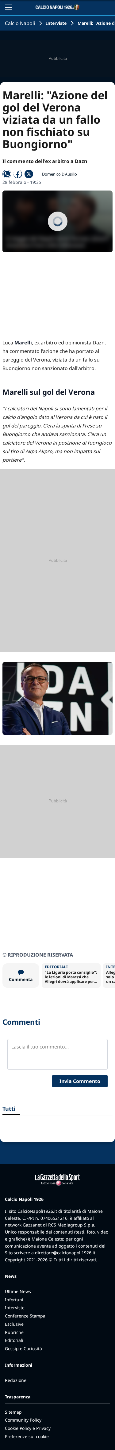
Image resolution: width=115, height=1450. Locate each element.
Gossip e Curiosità (23, 1348)
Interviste (56, 23)
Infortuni (14, 1300)
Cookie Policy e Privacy (28, 1428)
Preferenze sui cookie (27, 1436)
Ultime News (18, 1291)
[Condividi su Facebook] (17, 174)
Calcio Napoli (20, 23)
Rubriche (14, 1332)
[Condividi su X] (29, 174)
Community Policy (23, 1420)
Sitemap (13, 1412)
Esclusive (14, 1324)
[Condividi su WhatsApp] (6, 174)
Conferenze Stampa (25, 1316)
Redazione (15, 1380)
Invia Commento (79, 1081)
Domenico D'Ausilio (59, 174)
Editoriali (14, 1340)
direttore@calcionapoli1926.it (65, 1253)
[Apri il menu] (8, 7)
